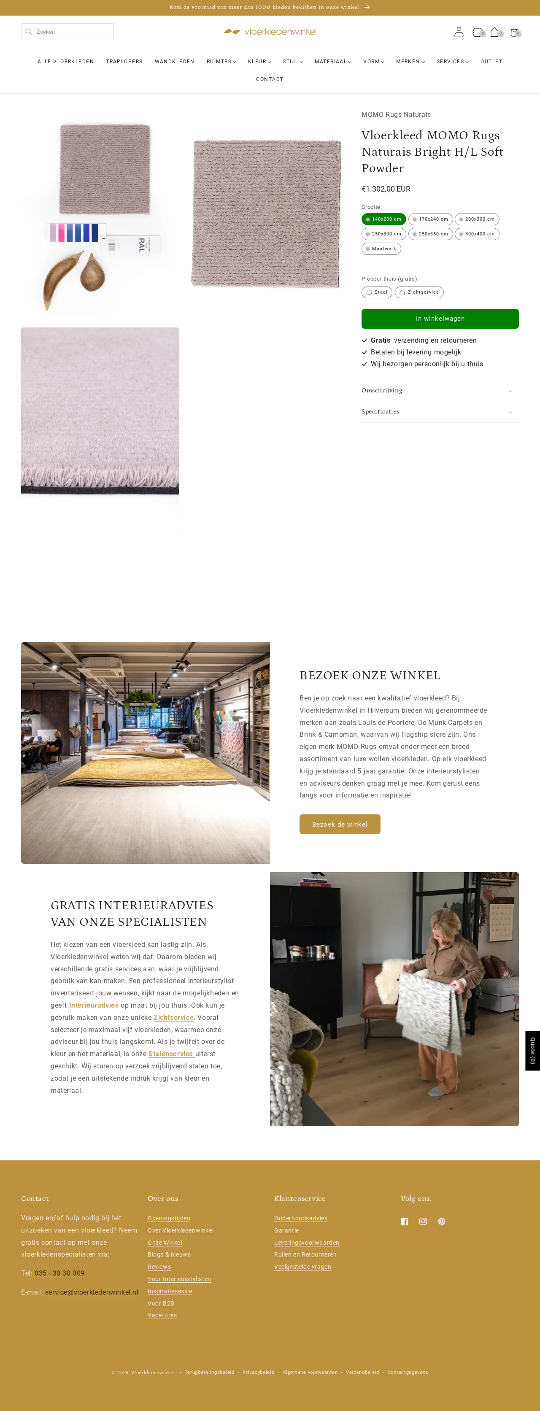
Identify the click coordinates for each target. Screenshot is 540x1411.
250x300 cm (387, 234)
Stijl (290, 62)
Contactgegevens (408, 1372)
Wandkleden (175, 62)
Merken (408, 62)
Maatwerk (384, 248)
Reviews (159, 1266)
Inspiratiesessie (170, 1291)
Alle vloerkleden (66, 62)
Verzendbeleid (362, 1372)
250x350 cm (433, 234)
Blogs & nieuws (169, 1255)
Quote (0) (532, 1050)
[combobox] (67, 31)
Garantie (286, 1230)
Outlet (491, 62)
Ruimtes (219, 62)
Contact (270, 79)
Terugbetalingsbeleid (210, 1372)
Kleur (257, 62)
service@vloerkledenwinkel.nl (92, 1292)
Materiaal (331, 62)
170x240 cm (433, 219)
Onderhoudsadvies (301, 1218)
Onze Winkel (165, 1242)
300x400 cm (480, 234)
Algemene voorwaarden (310, 1372)
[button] (514, 31)
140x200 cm (387, 219)
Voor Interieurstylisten (179, 1279)
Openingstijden (169, 1218)
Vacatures (162, 1315)
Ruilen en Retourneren (305, 1255)
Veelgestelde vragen (302, 1266)
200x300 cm (480, 219)
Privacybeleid (258, 1372)
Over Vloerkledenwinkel (180, 1230)
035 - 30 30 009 (60, 1273)
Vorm (371, 62)
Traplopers (124, 62)
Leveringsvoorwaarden (307, 1242)
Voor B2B (161, 1303)
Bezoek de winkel (340, 824)
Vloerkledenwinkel (153, 1373)
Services (450, 62)
